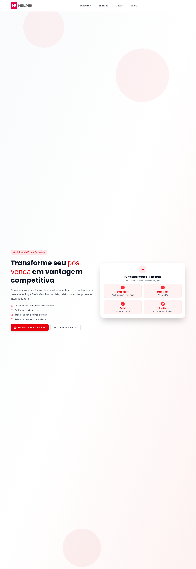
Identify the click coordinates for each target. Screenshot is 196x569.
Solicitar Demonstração (30, 327)
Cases (119, 5)
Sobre (134, 5)
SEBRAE (103, 5)
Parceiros (85, 5)
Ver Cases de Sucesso (65, 327)
